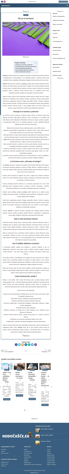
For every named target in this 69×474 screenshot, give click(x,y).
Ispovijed (26, 460)
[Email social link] (22, 344)
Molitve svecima (50, 455)
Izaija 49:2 (55, 37)
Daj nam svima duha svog (59, 58)
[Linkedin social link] (26, 344)
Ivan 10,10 (55, 33)
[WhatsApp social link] (29, 344)
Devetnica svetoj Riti (45, 441)
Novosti (7, 369)
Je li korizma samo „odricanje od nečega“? (26, 66)
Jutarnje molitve (51, 459)
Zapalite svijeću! (32, 1)
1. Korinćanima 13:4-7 (58, 41)
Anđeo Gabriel (56, 67)
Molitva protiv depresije (58, 20)
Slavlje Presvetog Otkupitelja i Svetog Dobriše (32, 376)
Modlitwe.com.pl (5, 462)
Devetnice (49, 453)
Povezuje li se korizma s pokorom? (24, 64)
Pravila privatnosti (28, 470)
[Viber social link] (35, 344)
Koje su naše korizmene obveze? (24, 68)
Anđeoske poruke (28, 453)
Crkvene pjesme (27, 457)
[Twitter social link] (19, 344)
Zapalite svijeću (27, 462)
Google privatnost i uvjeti (39, 470)
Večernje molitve (51, 457)
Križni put (26, 459)
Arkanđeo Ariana (57, 71)
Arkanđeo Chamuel (57, 75)
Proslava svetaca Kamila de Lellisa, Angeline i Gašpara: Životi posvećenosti (45, 380)
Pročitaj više (7, 399)
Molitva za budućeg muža (59, 16)
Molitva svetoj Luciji (57, 24)
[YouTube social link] (5, 2)
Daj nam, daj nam (57, 50)
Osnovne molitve (51, 460)
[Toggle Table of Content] (35, 63)
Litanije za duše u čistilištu (47, 435)
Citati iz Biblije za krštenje (47, 429)
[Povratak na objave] (26, 351)
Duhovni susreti (4, 453)
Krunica (49, 449)
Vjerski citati (26, 455)
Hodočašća (3, 449)
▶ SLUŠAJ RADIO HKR (63, 1)
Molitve (25, 449)
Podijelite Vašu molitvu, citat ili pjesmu (33, 464)
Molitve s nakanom (51, 464)
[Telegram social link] (32, 344)
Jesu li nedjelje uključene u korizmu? (25, 70)
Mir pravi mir (56, 54)
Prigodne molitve (51, 462)
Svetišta (3, 451)
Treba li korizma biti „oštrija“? (23, 71)
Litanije (48, 451)
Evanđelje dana (27, 451)
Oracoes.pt (3, 466)
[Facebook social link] (2, 2)
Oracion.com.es (4, 464)
